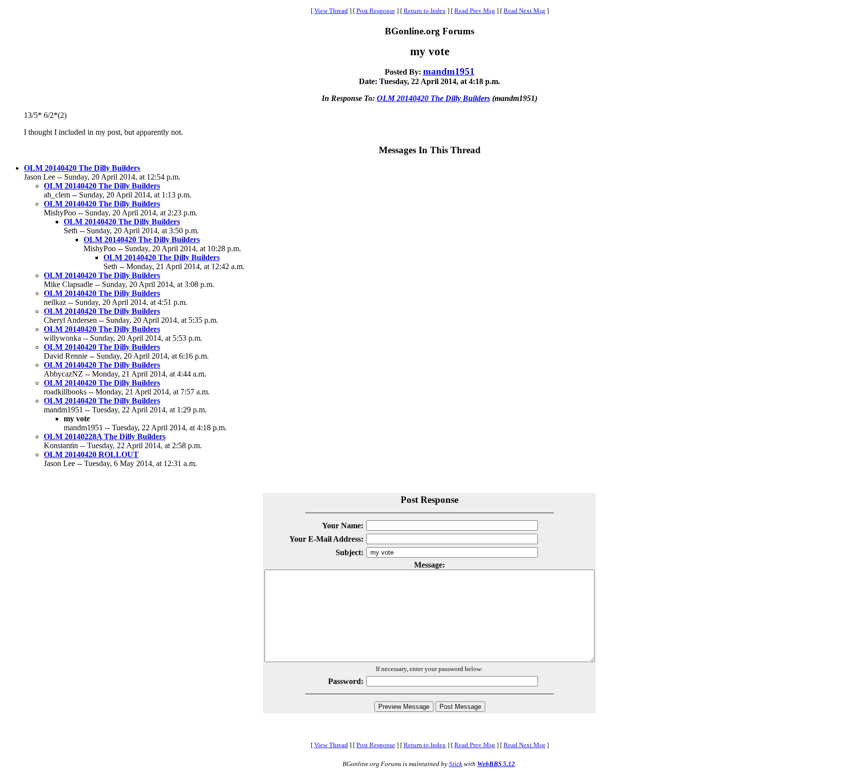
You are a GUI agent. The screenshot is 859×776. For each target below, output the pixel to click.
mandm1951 (449, 71)
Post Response (375, 10)
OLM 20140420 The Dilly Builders (433, 98)
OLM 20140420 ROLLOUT (91, 454)
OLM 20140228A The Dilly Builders (105, 436)
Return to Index (425, 10)
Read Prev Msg (474, 10)
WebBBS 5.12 (496, 764)
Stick (455, 764)
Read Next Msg (524, 10)
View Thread (331, 10)
